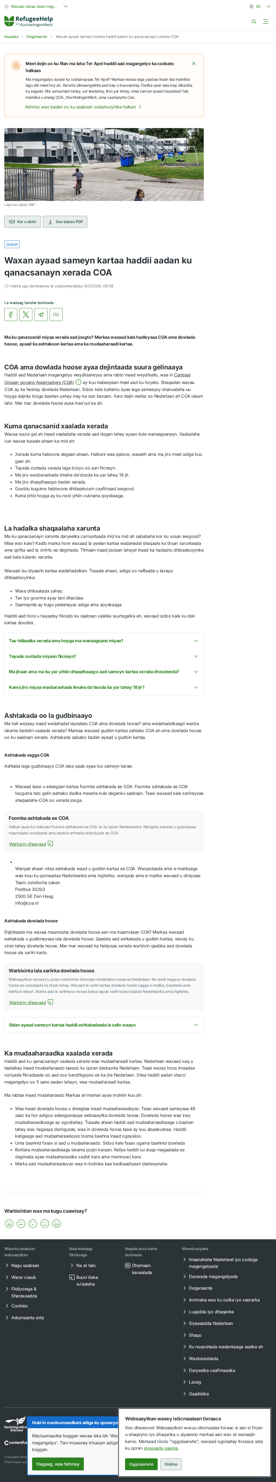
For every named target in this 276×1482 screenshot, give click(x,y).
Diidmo (171, 1464)
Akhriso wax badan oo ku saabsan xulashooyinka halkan (80, 107)
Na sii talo (85, 1265)
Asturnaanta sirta (27, 1317)
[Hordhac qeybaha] (266, 21)
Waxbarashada (203, 1358)
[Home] (28, 21)
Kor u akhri (26, 221)
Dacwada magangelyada (213, 1276)
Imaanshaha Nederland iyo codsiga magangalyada (223, 1263)
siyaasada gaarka (161, 1448)
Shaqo (195, 1335)
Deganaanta (36, 36)
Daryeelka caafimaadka (212, 1370)
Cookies (19, 1305)
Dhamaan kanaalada (142, 1269)
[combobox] (36, 6)
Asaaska (11, 36)
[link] (28, 21)
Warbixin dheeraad (27, 844)
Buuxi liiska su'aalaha (87, 1281)
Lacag (195, 1382)
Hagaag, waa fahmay (58, 1464)
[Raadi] (254, 21)
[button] (194, 63)
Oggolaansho (141, 1464)
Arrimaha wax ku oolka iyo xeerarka (224, 1300)
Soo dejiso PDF (69, 221)
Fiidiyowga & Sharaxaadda (24, 1292)
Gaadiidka (199, 1393)
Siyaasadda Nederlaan (211, 1323)
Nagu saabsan (25, 1265)
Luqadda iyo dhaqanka (211, 1311)
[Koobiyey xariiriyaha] (56, 314)
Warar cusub (23, 1277)
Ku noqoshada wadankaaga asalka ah (226, 1346)
